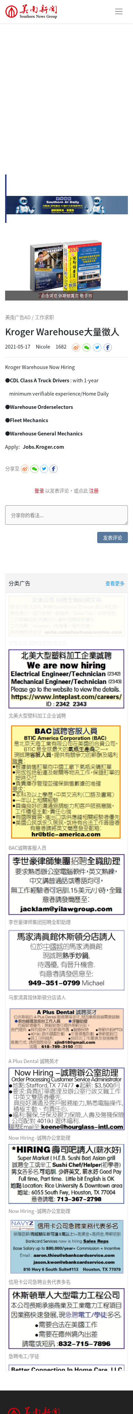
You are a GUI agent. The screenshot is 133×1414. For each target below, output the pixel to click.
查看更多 (114, 583)
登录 (39, 490)
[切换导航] (119, 11)
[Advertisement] (66, 93)
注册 (94, 490)
